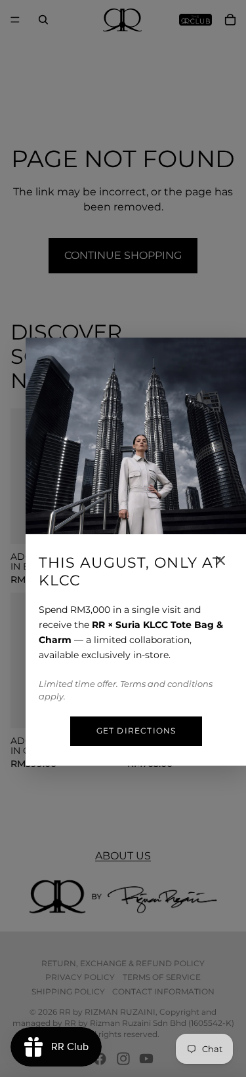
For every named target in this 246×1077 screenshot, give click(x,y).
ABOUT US (123, 856)
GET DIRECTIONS (136, 730)
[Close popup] (220, 560)
